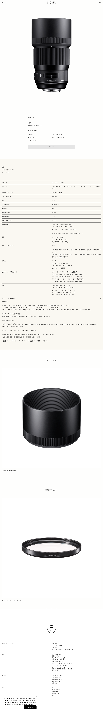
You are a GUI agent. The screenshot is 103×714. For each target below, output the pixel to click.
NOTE (53, 695)
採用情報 (54, 647)
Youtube (55, 691)
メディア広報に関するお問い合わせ (62, 649)
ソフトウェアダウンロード (60, 667)
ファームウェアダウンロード (60, 665)
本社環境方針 (56, 681)
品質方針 (54, 683)
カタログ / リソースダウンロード (62, 663)
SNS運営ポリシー (57, 679)
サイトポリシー (56, 677)
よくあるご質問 (56, 654)
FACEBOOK (55, 693)
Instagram (56, 690)
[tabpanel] (51, 420)
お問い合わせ (56, 671)
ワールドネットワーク (58, 645)
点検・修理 (55, 656)
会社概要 (54, 644)
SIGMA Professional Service (62, 669)
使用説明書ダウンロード (59, 661)
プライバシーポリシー (58, 676)
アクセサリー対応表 (58, 660)
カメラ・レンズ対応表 (58, 658)
